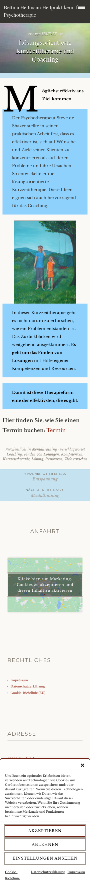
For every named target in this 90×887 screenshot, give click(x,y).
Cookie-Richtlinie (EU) (27, 693)
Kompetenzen (71, 454)
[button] (82, 765)
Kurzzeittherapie (16, 459)
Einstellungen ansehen (45, 858)
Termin (56, 430)
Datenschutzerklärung (48, 872)
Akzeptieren (45, 830)
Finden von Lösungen (41, 454)
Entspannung (47, 476)
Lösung (37, 459)
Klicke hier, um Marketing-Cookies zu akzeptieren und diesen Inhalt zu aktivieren (45, 585)
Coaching (14, 454)
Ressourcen (53, 459)
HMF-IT (49, 34)
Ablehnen (45, 844)
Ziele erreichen (76, 459)
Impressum (76, 872)
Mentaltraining (44, 449)
